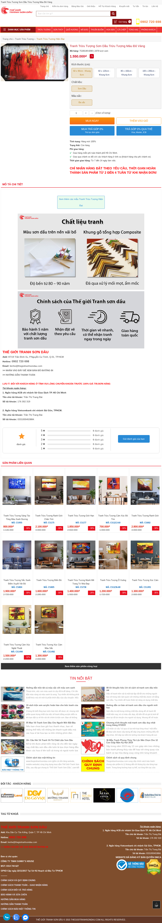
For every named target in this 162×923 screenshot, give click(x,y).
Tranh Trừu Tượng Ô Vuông (113, 580)
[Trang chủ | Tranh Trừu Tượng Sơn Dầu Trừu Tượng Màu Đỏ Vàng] (17, 13)
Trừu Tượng (44, 30)
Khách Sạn (57, 35)
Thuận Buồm (97, 30)
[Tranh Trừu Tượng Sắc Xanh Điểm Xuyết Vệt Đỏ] (17, 555)
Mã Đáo (84, 30)
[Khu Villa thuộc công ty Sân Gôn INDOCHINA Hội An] (128, 795)
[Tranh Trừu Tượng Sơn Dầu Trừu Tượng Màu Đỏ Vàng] (34, 80)
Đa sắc (82, 102)
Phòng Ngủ (43, 35)
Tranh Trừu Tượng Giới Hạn (81, 515)
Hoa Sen (110, 30)
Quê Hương (72, 30)
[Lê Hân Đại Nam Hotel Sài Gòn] (82, 795)
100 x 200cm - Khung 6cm (149, 73)
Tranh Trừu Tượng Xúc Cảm (145, 580)
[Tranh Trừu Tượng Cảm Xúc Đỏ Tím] (113, 491)
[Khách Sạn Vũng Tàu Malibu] (59, 795)
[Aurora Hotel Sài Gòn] (105, 795)
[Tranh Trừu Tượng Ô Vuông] (113, 555)
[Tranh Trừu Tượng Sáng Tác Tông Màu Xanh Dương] (17, 491)
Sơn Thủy (58, 30)
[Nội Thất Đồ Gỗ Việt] (12, 795)
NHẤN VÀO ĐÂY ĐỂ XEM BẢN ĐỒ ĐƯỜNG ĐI (29, 370)
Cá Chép (121, 30)
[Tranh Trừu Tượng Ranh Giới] (145, 491)
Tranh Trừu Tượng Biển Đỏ (49, 580)
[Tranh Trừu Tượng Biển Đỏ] (49, 555)
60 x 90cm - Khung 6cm (82, 73)
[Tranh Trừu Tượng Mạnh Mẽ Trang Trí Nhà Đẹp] (81, 555)
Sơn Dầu (82, 88)
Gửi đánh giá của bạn (134, 439)
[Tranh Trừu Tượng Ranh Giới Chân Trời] (49, 491)
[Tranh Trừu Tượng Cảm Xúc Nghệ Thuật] (17, 620)
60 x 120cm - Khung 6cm (104, 73)
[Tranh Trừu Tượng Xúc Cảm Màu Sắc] (49, 620)
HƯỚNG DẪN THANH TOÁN (20, 375)
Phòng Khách (148, 30)
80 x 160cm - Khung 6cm (127, 73)
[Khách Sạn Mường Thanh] (36, 795)
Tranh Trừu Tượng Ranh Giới (145, 515)
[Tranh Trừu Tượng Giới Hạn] (81, 491)
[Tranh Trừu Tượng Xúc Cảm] (145, 555)
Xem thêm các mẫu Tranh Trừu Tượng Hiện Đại (81, 202)
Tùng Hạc (134, 30)
